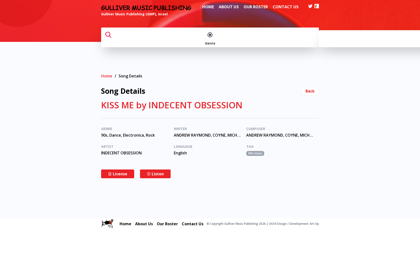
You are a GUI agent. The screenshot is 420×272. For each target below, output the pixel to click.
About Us (229, 6)
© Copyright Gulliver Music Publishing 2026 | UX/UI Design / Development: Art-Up (263, 224)
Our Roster (256, 6)
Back (310, 91)
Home (208, 6)
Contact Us (285, 6)
